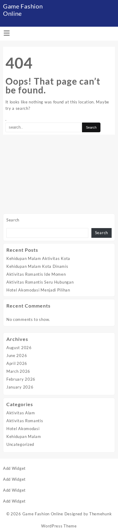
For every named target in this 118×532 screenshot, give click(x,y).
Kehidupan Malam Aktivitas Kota (38, 258)
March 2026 (18, 371)
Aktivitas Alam (20, 412)
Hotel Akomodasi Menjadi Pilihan (38, 290)
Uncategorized (20, 444)
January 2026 (19, 387)
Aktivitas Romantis (24, 420)
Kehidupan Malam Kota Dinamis (37, 266)
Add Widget (14, 468)
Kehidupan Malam (23, 436)
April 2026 (16, 363)
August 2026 (19, 347)
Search (12, 219)
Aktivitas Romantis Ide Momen (36, 274)
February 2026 (20, 379)
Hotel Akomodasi (23, 428)
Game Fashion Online (42, 513)
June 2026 (16, 355)
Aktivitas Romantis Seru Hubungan (40, 282)
